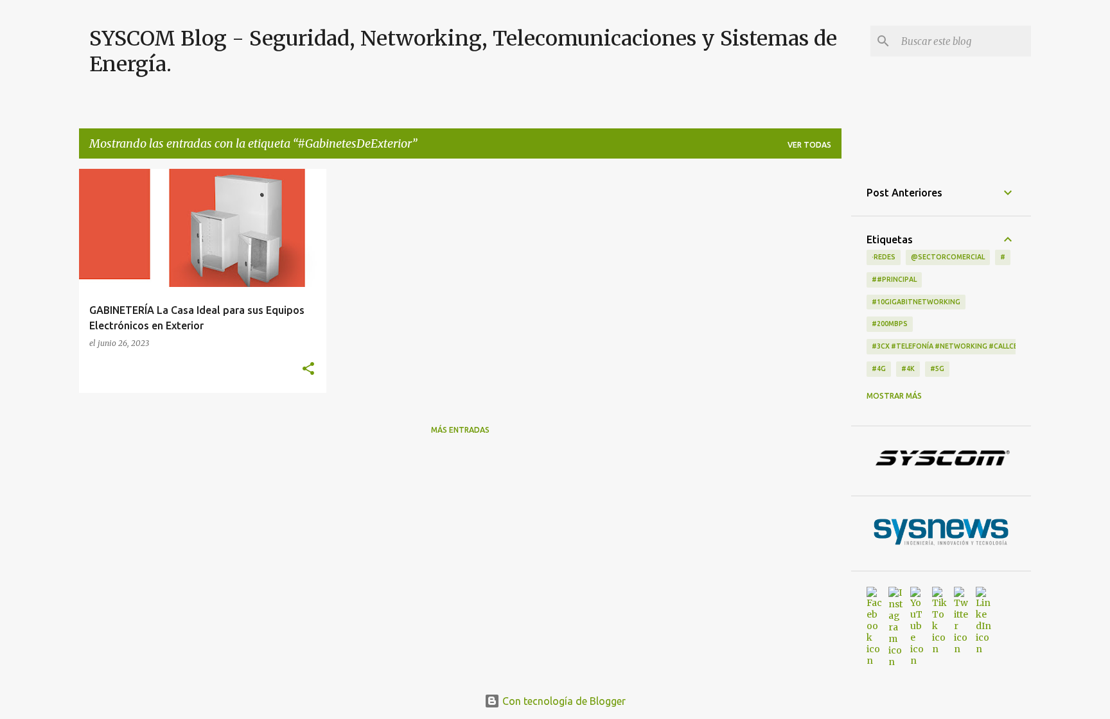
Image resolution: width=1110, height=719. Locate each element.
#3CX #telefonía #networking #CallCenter (954, 346)
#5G (937, 368)
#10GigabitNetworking (916, 302)
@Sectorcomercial (948, 257)
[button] (308, 369)
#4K (908, 368)
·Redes (883, 257)
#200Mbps (890, 323)
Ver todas (809, 145)
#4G (879, 368)
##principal (894, 279)
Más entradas (460, 430)
